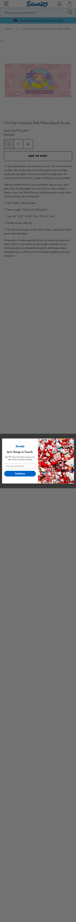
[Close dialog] (71, 441)
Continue (20, 473)
